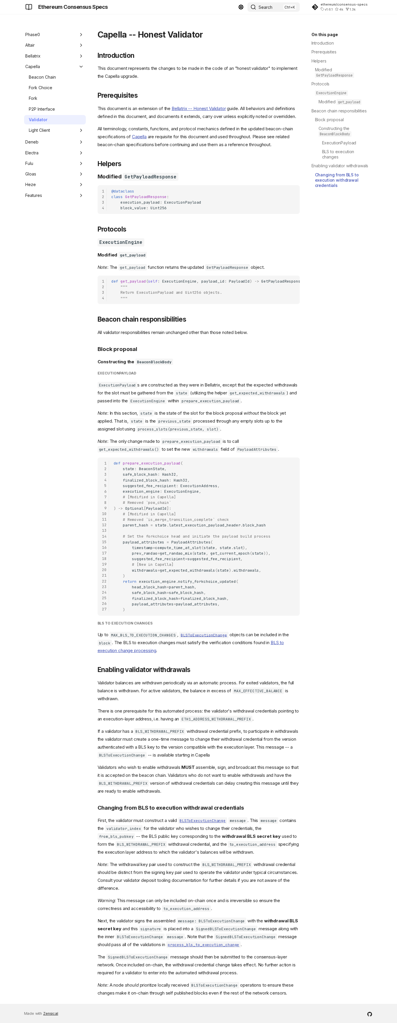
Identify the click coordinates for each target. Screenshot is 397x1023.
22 (104, 581)
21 (104, 575)
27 (104, 609)
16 (104, 547)
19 (104, 564)
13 (104, 530)
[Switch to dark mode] (241, 7)
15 (104, 541)
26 (104, 603)
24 (104, 592)
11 (104, 519)
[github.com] (369, 1013)
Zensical (50, 1013)
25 (104, 597)
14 (104, 536)
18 (104, 558)
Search (265, 7)
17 (104, 553)
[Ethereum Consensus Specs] (29, 7)
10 (104, 513)
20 (104, 569)
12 (104, 524)
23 (104, 586)
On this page (324, 34)
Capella (139, 136)
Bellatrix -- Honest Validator (199, 108)
